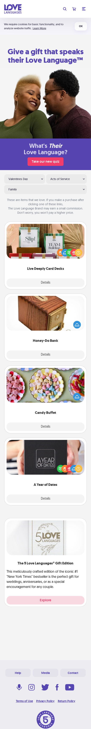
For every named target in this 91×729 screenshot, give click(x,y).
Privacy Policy (45, 701)
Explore (45, 600)
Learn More (39, 28)
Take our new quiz (45, 161)
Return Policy (66, 701)
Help (18, 673)
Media (45, 673)
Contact (73, 673)
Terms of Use (24, 701)
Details (45, 282)
